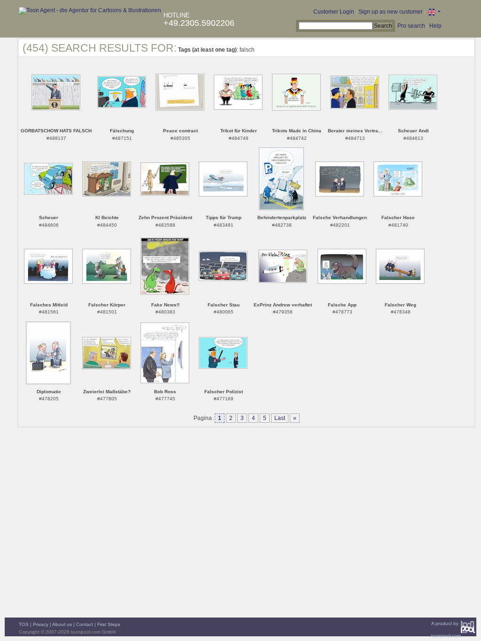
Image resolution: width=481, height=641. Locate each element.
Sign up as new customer (390, 11)
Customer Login (333, 11)
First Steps (108, 624)
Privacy (40, 624)
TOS (24, 624)
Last (279, 418)
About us (62, 624)
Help (435, 26)
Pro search (411, 26)
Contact (84, 624)
